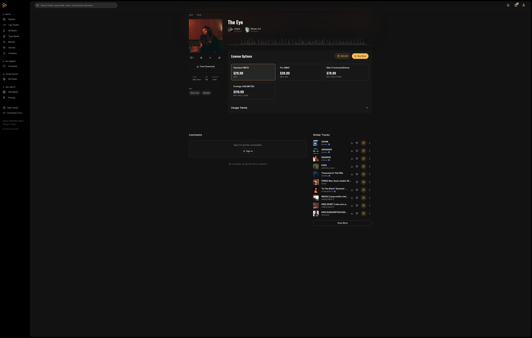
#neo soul (195, 93)
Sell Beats (13, 121)
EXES (324, 165)
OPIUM (324, 141)
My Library (11, 61)
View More (342, 223)
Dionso (324, 144)
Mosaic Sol (256, 29)
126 (206, 80)
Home (5, 121)
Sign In (249, 151)
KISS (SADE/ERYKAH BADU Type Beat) (340, 212)
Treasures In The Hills (332, 173)
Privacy (6, 124)
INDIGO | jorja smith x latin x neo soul (339, 196)
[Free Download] (352, 143)
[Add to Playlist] (210, 58)
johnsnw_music (328, 168)
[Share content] (201, 58)
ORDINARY (326, 149)
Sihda (323, 183)
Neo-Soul (197, 80)
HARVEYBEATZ (327, 199)
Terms (13, 124)
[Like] (357, 143)
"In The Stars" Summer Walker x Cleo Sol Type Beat (346, 188)
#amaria (206, 93)
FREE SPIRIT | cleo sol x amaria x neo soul (341, 204)
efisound (325, 215)
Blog (21, 121)
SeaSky (324, 176)
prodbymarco (327, 191)
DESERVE (326, 157)
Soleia (191, 15)
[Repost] (219, 58)
